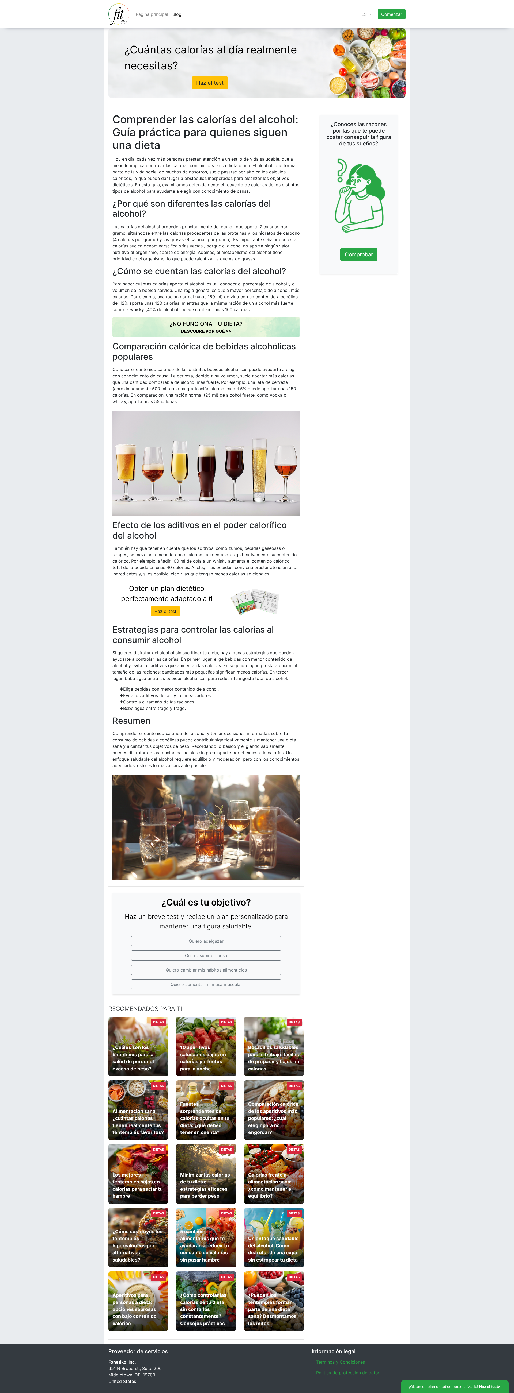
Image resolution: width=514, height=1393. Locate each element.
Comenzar (391, 14)
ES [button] (364, 14)
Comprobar (359, 254)
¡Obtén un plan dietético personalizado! (455, 1386)
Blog (177, 14)
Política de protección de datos (348, 1372)
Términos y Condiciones (340, 1362)
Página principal (152, 14)
